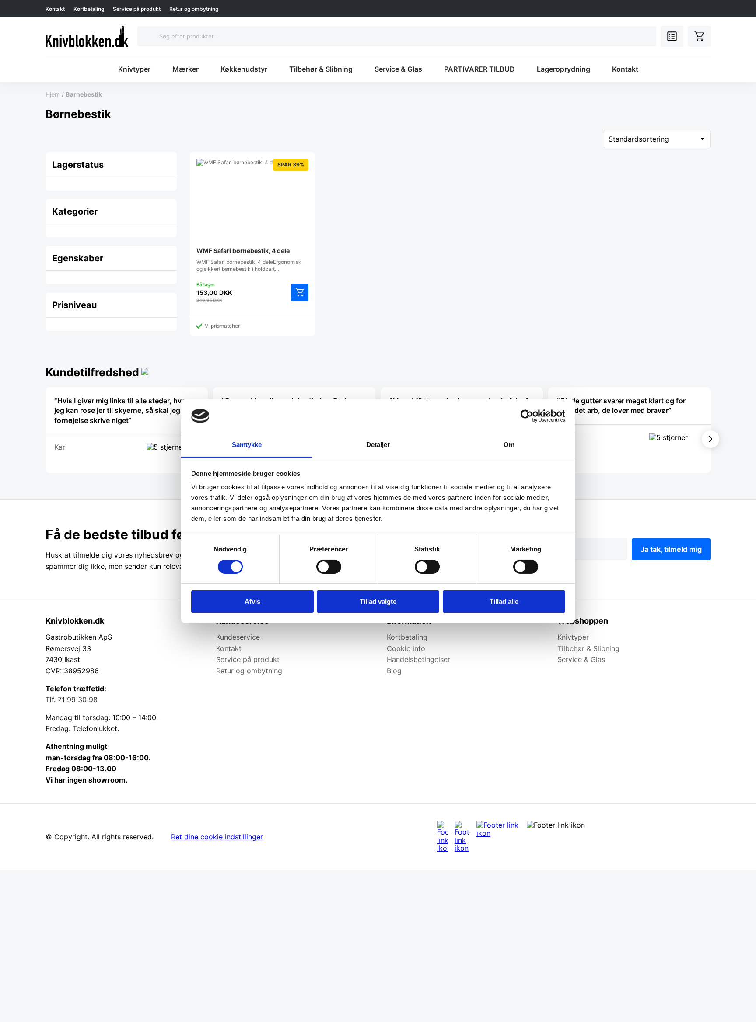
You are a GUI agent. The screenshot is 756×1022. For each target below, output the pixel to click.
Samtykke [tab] (247, 444)
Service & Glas (398, 69)
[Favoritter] (672, 36)
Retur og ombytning (193, 9)
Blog (394, 670)
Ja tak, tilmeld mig (671, 549)
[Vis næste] (710, 439)
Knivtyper (134, 69)
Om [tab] (509, 444)
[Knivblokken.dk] (87, 36)
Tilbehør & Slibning (321, 69)
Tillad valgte (378, 601)
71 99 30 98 (78, 699)
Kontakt (55, 9)
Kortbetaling (89, 9)
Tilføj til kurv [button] (299, 292)
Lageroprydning (563, 69)
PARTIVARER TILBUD (479, 69)
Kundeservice (238, 637)
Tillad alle (504, 601)
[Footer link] (442, 836)
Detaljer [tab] (378, 444)
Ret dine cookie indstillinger (217, 837)
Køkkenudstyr (243, 69)
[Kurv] (699, 36)
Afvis (252, 601)
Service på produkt (137, 9)
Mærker (185, 69)
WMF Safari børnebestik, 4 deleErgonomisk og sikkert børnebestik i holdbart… (250, 216)
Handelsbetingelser (418, 659)
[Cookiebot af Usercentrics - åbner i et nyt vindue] (527, 416)
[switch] (328, 567)
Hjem (53, 94)
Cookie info (406, 648)
